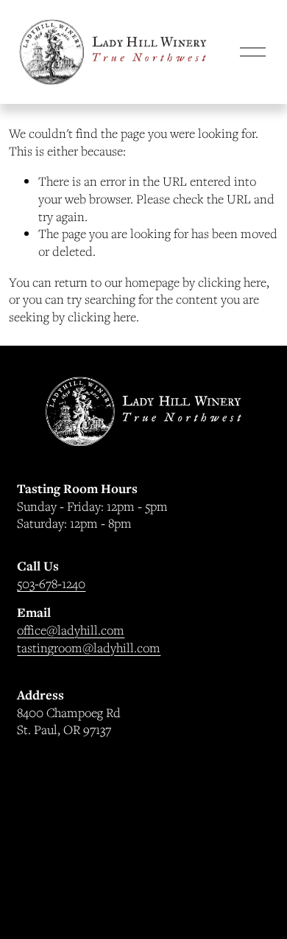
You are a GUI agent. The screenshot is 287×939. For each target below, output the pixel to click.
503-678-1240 (51, 583)
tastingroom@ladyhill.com (88, 647)
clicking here (232, 281)
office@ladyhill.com (70, 629)
